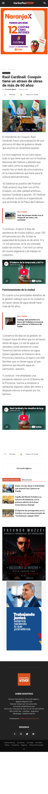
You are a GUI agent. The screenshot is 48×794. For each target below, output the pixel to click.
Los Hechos (21, 743)
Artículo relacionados (11, 480)
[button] (44, 3)
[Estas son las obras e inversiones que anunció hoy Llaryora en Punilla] (8, 489)
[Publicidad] (24, 31)
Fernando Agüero (10, 89)
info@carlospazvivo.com (29, 718)
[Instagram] (21, 734)
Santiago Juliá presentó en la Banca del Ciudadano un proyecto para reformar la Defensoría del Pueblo (30, 323)
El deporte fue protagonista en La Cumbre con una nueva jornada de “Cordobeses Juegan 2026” (30, 513)
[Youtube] (33, 734)
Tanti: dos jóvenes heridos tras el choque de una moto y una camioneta (30, 217)
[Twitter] (27, 734)
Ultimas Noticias (9, 743)
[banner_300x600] (24, 650)
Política (7, 745)
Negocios (24, 745)
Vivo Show (38, 743)
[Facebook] (14, 734)
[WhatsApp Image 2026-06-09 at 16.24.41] (24, 580)
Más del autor (27, 480)
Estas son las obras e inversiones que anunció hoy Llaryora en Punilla (30, 488)
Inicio (4, 69)
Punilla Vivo (11, 69)
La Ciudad (30, 743)
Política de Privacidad (36, 745)
